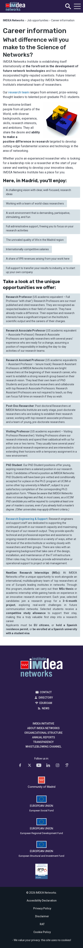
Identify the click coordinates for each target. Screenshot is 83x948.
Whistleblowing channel (43, 746)
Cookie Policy (42, 932)
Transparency (43, 742)
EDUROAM (45, 703)
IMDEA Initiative (43, 723)
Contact (46, 692)
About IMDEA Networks (43, 728)
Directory (46, 697)
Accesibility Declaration (42, 900)
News (45, 708)
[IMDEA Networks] (15, 6)
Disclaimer (42, 916)
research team (19, 92)
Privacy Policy (42, 908)
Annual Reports (43, 737)
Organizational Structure (43, 732)
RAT (42, 924)
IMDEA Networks (42, 668)
